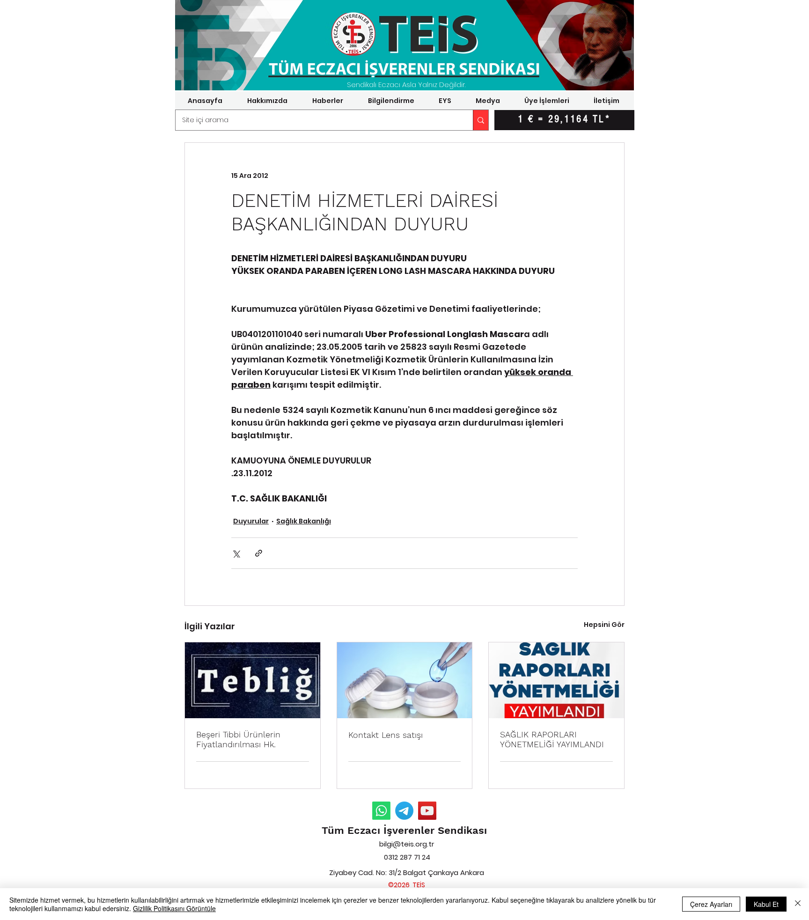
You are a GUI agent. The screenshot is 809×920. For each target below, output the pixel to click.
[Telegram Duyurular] (404, 811)
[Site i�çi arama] (480, 120)
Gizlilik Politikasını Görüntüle (174, 908)
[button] (267, 101)
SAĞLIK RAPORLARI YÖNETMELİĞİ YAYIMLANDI (552, 739)
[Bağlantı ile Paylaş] (258, 553)
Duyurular (251, 521)
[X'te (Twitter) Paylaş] (235, 553)
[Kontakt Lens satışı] (404, 680)
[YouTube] (427, 811)
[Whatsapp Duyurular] (381, 811)
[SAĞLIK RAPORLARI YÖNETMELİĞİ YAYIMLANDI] (556, 680)
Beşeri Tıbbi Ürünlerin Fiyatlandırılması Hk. (238, 739)
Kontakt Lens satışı (385, 735)
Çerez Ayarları (711, 904)
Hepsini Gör (604, 624)
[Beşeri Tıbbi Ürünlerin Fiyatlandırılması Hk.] (252, 680)
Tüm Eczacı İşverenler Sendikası (404, 830)
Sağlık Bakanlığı (303, 521)
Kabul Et (766, 904)
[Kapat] (797, 904)
